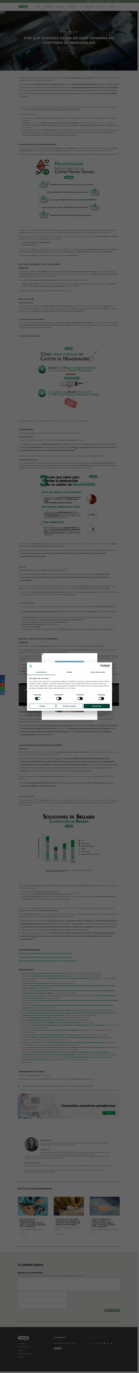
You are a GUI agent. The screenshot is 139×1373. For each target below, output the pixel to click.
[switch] (59, 698)
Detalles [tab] (69, 672)
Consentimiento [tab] (41, 672)
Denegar (42, 706)
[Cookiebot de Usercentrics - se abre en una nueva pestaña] (101, 666)
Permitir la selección (69, 706)
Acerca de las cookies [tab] (98, 672)
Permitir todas (96, 706)
